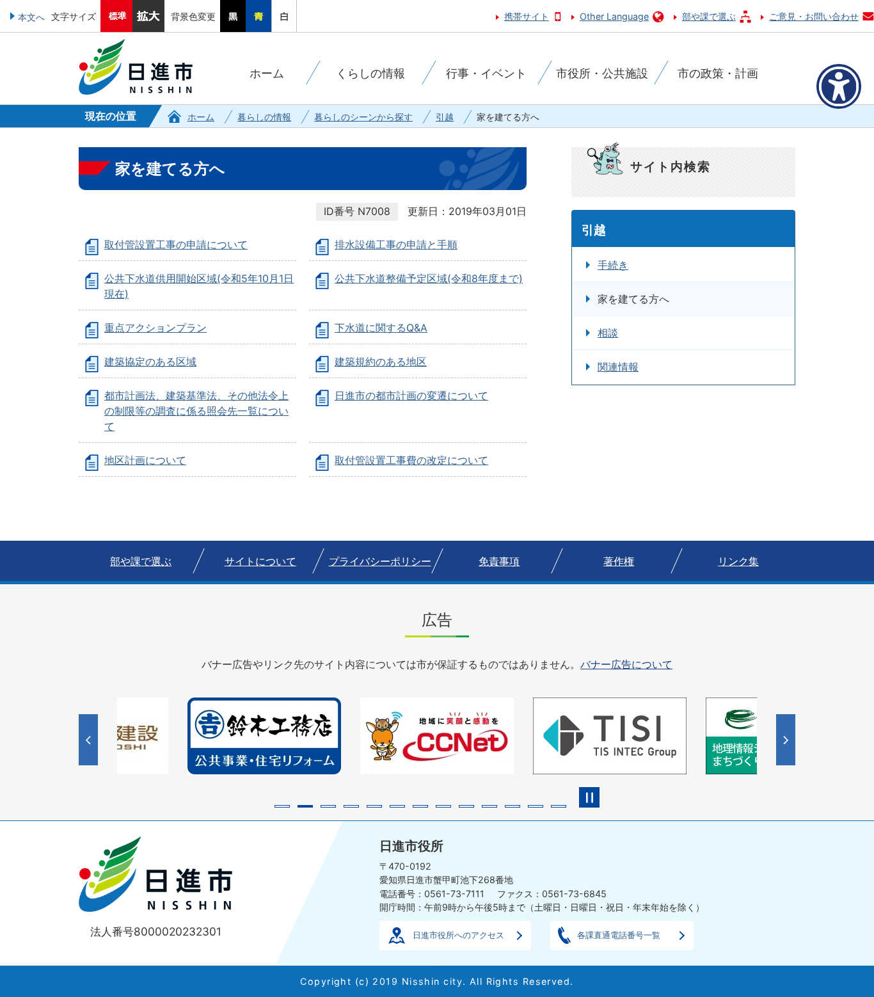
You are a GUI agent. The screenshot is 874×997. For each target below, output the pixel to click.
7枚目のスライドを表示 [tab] (420, 806)
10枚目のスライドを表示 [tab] (489, 806)
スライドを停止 (589, 797)
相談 (608, 332)
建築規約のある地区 (381, 361)
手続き (613, 265)
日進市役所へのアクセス (458, 935)
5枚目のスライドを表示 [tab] (374, 806)
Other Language (614, 16)
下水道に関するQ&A (381, 327)
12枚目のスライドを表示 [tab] (535, 806)
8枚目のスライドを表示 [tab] (443, 806)
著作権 (618, 561)
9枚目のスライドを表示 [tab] (466, 806)
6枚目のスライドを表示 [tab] (397, 806)
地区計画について (145, 460)
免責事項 (499, 561)
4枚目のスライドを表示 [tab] (351, 806)
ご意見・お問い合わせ (814, 16)
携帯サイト (526, 16)
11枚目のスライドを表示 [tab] (512, 806)
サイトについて (260, 561)
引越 (445, 116)
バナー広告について (626, 664)
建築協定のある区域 (150, 361)
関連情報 (618, 366)
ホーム (200, 116)
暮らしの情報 (264, 116)
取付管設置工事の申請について (176, 244)
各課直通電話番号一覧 (618, 935)
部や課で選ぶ (709, 16)
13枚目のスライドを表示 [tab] (558, 806)
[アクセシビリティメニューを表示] (838, 86)
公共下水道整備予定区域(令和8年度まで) (429, 278)
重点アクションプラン (155, 327)
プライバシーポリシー (380, 561)
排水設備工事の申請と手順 (396, 244)
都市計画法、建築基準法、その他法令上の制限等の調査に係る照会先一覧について (196, 411)
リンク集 (738, 561)
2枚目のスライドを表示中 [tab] (305, 806)
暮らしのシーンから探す (363, 116)
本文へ (31, 17)
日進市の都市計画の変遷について (411, 395)
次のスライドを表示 (787, 739)
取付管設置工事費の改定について (411, 460)
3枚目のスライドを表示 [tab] (328, 806)
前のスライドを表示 (90, 739)
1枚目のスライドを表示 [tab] (282, 806)
